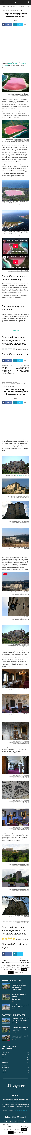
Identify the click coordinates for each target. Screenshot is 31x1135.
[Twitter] (20, 1121)
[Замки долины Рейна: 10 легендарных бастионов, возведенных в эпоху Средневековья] (6, 986)
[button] (3, 2)
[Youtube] (25, 1121)
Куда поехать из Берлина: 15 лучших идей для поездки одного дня (20, 1029)
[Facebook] (6, 1121)
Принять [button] (24, 1129)
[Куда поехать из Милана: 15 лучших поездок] (6, 1038)
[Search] (28, 2)
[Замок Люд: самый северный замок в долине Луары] (6, 1007)
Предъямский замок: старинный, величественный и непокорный (22, 369)
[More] (25, 24)
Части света (9, 6)
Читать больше (18, 1132)
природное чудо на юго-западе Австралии (14, 64)
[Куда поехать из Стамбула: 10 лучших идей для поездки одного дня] (6, 1021)
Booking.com (15, 330)
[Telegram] (15, 1121)
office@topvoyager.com (21, 1110)
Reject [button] (10, 1132)
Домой (3, 6)
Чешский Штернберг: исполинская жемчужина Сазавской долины (8, 370)
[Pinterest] (11, 1121)
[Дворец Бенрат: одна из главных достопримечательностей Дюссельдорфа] (6, 997)
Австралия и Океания (19, 6)
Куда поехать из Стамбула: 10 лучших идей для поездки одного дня (20, 1020)
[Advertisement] (16, 48)
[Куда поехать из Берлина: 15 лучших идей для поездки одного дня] (6, 1029)
